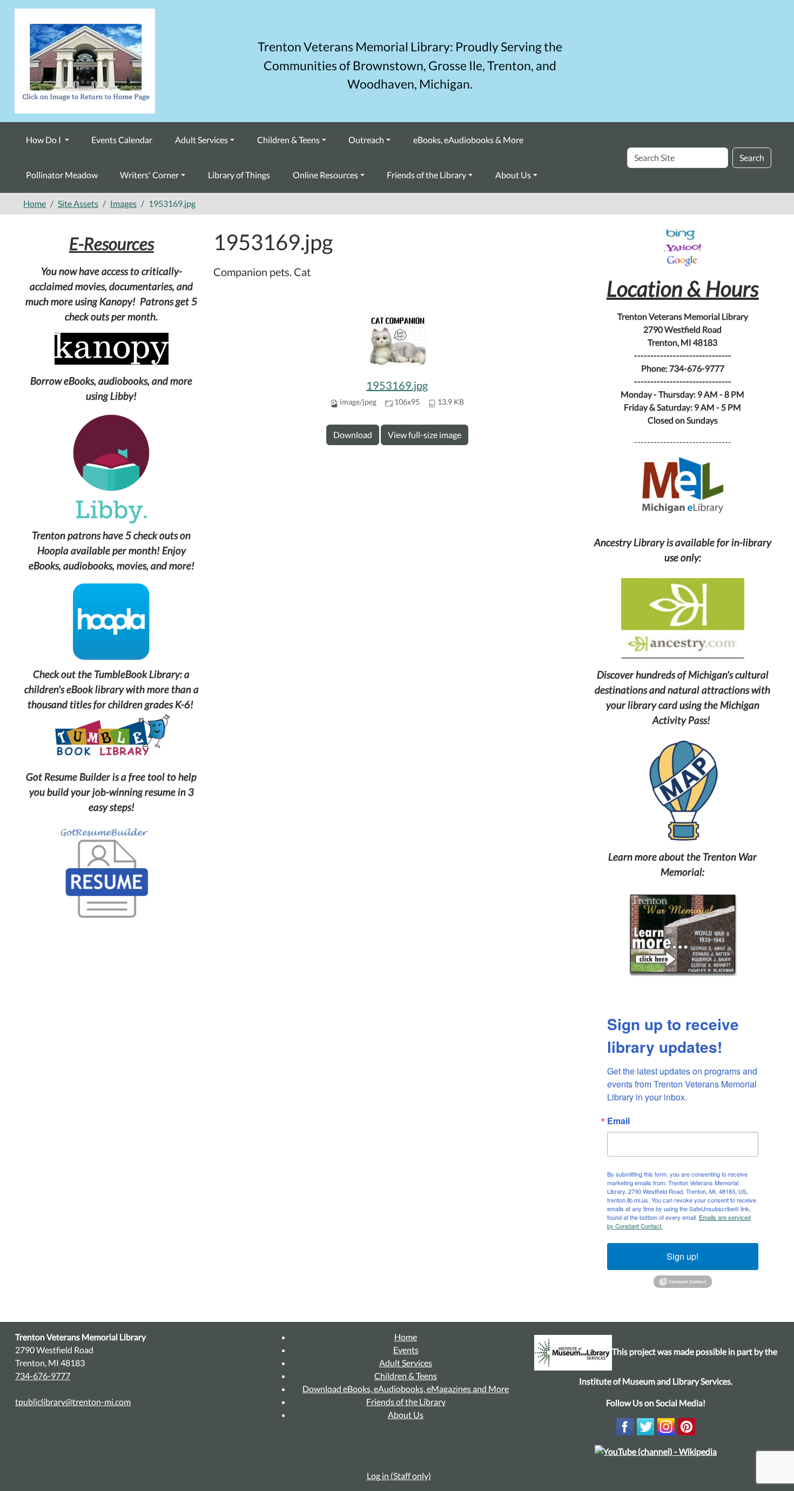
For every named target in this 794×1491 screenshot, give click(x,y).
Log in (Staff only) (399, 1475)
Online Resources (325, 175)
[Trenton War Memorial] (683, 934)
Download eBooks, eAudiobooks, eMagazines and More (405, 1388)
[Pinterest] (686, 1425)
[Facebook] (625, 1425)
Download (352, 434)
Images (123, 203)
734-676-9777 (42, 1376)
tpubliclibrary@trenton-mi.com (73, 1401)
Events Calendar (121, 140)
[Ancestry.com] (683, 618)
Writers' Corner (149, 175)
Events (406, 1350)
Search (751, 157)
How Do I (44, 140)
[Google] (683, 260)
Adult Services (201, 140)
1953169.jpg (397, 385)
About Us (513, 175)
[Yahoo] (683, 246)
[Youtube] (656, 1450)
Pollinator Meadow (62, 175)
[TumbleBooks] (111, 736)
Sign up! (682, 1256)
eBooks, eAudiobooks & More (468, 140)
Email (618, 1121)
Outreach (366, 140)
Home (34, 203)
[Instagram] (666, 1425)
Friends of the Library (426, 175)
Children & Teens (288, 140)
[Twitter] (645, 1425)
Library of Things (239, 175)
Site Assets (78, 203)
